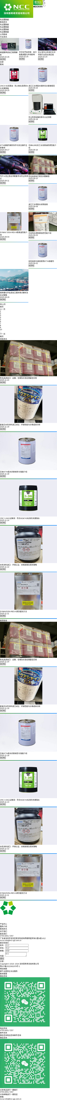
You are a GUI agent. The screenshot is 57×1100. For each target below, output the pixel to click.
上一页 (2, 309)
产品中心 (3, 924)
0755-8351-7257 (6, 1092)
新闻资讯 (3, 929)
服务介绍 (3, 927)
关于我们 (3, 931)
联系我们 (3, 934)
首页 (2, 307)
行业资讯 (3, 37)
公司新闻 (3, 34)
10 (1, 330)
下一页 (2, 334)
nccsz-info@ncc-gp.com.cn (10, 1099)
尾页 (2, 337)
